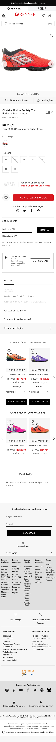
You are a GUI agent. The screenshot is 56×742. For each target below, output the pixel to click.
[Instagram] (7, 690)
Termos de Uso (17, 726)
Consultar (40, 260)
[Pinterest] (14, 690)
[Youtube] (21, 690)
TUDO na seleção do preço (28, 3)
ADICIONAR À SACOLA (16, 402)
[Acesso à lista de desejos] (44, 16)
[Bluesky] (49, 691)
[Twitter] (35, 690)
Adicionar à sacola (33, 197)
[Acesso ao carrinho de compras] (50, 16)
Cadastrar (29, 533)
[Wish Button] (6, 197)
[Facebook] (28, 690)
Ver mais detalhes (13, 311)
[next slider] (1, 377)
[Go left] (4, 64)
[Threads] (42, 691)
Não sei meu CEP (9, 236)
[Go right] (51, 64)
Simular (45, 230)
